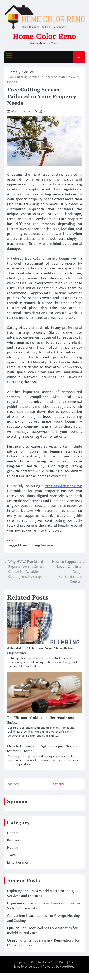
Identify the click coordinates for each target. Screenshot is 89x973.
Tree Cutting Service (36, 545)
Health (12, 848)
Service (12, 540)
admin (48, 111)
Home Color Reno (44, 36)
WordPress (68, 967)
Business (14, 840)
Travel (12, 855)
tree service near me (63, 486)
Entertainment (19, 862)
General (13, 833)
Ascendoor (33, 967)
